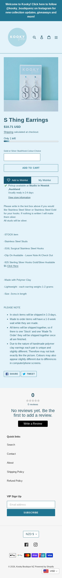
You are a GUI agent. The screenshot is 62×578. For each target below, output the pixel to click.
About (10, 462)
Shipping (8, 132)
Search (11, 444)
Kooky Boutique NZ (25, 566)
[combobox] (50, 571)
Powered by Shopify (44, 566)
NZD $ (30, 534)
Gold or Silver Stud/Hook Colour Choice (22, 151)
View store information (19, 197)
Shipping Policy (15, 471)
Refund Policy (15, 480)
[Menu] (56, 37)
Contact (11, 453)
